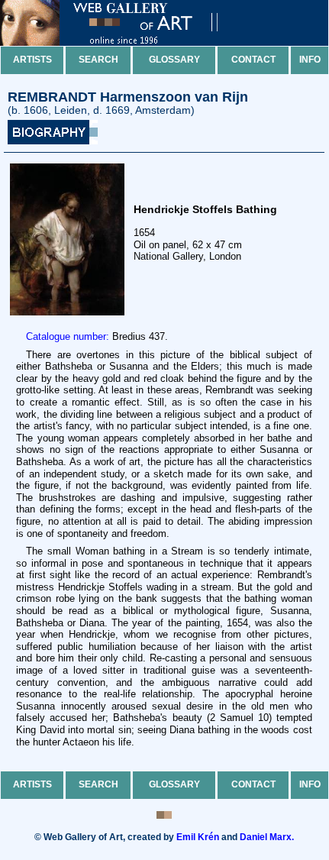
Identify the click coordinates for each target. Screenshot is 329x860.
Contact (253, 59)
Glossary (174, 59)
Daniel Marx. (267, 837)
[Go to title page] (122, 42)
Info (310, 59)
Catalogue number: (67, 336)
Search (98, 59)
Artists (32, 59)
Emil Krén (197, 837)
